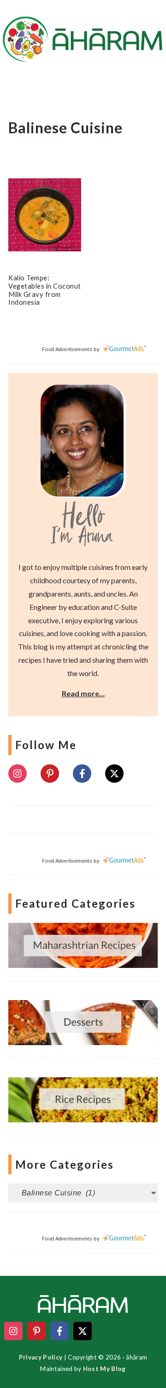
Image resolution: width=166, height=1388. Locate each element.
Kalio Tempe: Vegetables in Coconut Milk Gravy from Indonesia (44, 289)
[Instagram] (17, 773)
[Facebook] (82, 773)
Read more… (83, 693)
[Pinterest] (50, 773)
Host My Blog (104, 1368)
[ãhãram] (83, 53)
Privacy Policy (40, 1357)
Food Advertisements (67, 349)
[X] (114, 773)
